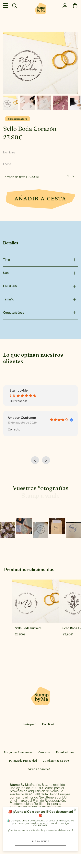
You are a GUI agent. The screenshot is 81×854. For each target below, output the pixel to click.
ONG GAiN (10, 286)
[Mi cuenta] (64, 5)
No (68, 176)
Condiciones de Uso (56, 760)
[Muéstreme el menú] (6, 5)
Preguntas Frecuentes (18, 752)
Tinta (6, 259)
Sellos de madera (17, 118)
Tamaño (8, 299)
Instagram (29, 724)
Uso (6, 273)
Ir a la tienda (40, 842)
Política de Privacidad (23, 760)
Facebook (48, 724)
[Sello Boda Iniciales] (35, 601)
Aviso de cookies (39, 769)
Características (13, 312)
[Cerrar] (75, 810)
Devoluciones (65, 752)
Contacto (44, 752)
